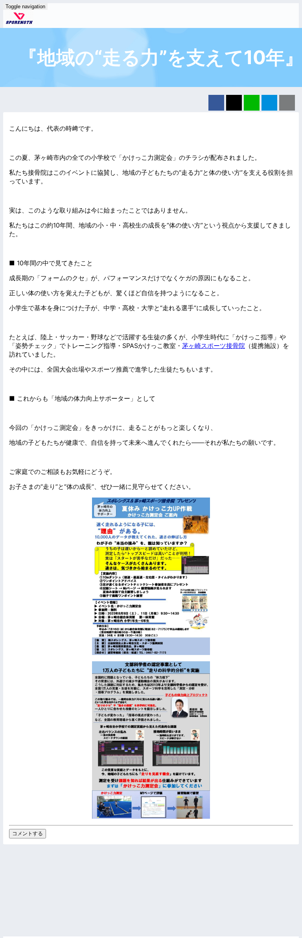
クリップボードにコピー (287, 103)
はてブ (269, 103)
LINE (252, 103)
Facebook (216, 103)
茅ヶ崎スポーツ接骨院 (213, 346)
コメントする (27, 833)
